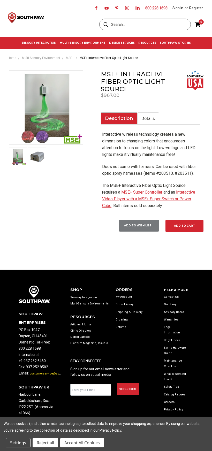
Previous (204, 427)
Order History (124, 304)
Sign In (177, 8)
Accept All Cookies (82, 443)
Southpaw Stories (175, 42)
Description (119, 118)
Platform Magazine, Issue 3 (89, 343)
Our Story (170, 304)
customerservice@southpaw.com (52, 373)
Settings (18, 443)
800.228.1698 (156, 8)
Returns (121, 327)
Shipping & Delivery (129, 312)
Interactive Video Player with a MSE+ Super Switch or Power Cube (148, 199)
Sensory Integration (38, 42)
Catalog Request (175, 394)
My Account (124, 297)
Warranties (171, 319)
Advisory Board (174, 312)
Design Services (122, 42)
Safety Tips (171, 386)
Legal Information (172, 329)
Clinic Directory (80, 330)
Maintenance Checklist (173, 363)
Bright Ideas (172, 340)
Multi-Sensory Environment (82, 42)
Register (196, 8)
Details (148, 118)
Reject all (45, 443)
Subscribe (128, 389)
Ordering (122, 319)
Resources (147, 42)
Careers (169, 402)
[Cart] (197, 24)
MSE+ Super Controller (141, 192)
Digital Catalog (80, 337)
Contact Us (171, 297)
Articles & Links (81, 324)
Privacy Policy (173, 409)
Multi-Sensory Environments (89, 303)
